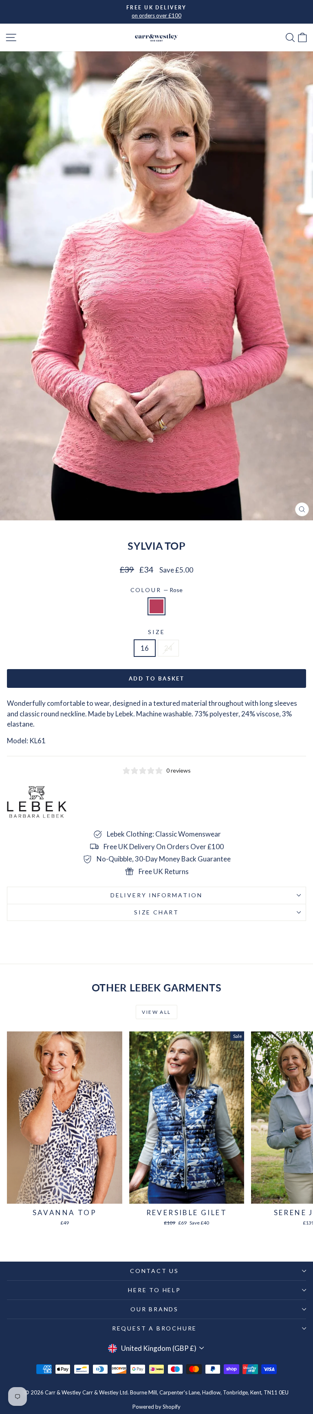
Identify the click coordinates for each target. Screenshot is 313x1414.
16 (145, 648)
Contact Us (154, 1270)
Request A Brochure (154, 1328)
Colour (156, 589)
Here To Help (154, 1289)
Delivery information (156, 895)
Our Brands (154, 1309)
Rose (156, 606)
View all (156, 1012)
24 (168, 648)
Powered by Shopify (156, 1406)
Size (156, 631)
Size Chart (156, 912)
